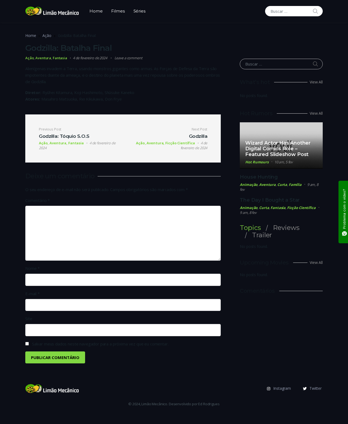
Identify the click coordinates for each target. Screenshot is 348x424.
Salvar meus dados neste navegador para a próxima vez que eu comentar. (100, 344)
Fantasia (60, 57)
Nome (32, 268)
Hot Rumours (257, 162)
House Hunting (259, 177)
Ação (46, 35)
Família (295, 184)
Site (28, 318)
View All (316, 82)
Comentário (37, 200)
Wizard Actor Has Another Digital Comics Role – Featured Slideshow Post (277, 148)
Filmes (118, 11)
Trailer (262, 235)
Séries (139, 11)
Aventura (43, 57)
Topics (250, 228)
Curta (282, 184)
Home (95, 11)
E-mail (32, 293)
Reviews (286, 228)
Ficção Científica (301, 207)
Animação (248, 184)
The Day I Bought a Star (270, 200)
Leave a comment (128, 57)
